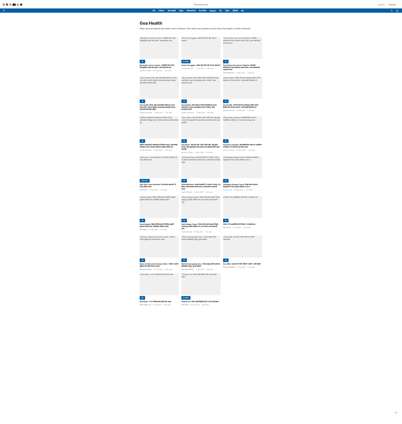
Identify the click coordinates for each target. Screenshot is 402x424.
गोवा (154, 11)
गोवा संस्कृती (172, 11)
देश (220, 11)
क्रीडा (181, 11)
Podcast (392, 5)
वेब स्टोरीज (202, 11)
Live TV (381, 5)
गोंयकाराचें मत (191, 11)
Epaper (213, 11)
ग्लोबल (227, 11)
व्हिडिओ (235, 11)
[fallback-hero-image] (159, 48)
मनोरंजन (161, 11)
